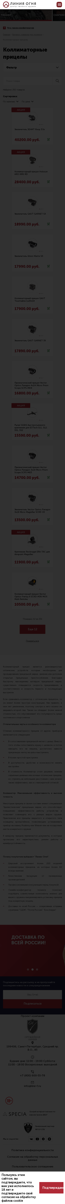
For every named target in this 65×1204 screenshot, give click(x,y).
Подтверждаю (52, 1188)
